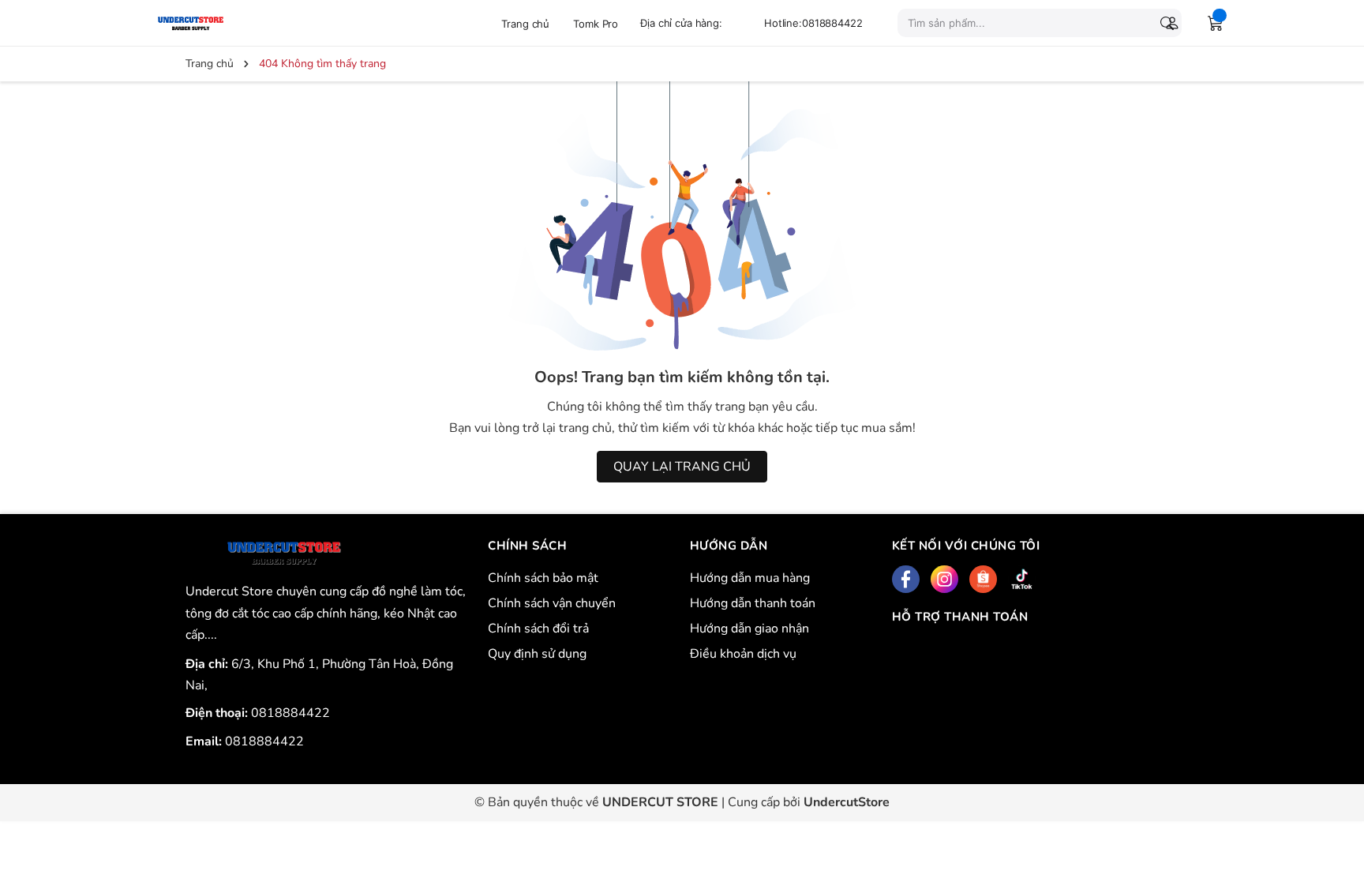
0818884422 (290, 713)
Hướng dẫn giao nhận (749, 628)
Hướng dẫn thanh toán (752, 603)
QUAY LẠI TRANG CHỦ (682, 466)
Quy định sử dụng (537, 653)
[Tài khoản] (1169, 23)
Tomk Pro (595, 23)
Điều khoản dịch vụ (743, 653)
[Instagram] (944, 579)
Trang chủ (525, 23)
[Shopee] (983, 579)
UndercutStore (847, 802)
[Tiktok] (1022, 579)
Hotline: (813, 23)
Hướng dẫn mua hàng (750, 578)
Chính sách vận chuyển (552, 603)
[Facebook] (906, 579)
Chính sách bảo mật (543, 578)
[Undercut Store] (228, 22)
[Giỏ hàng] (1216, 23)
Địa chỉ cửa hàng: (681, 23)
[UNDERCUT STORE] (283, 553)
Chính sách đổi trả (538, 628)
